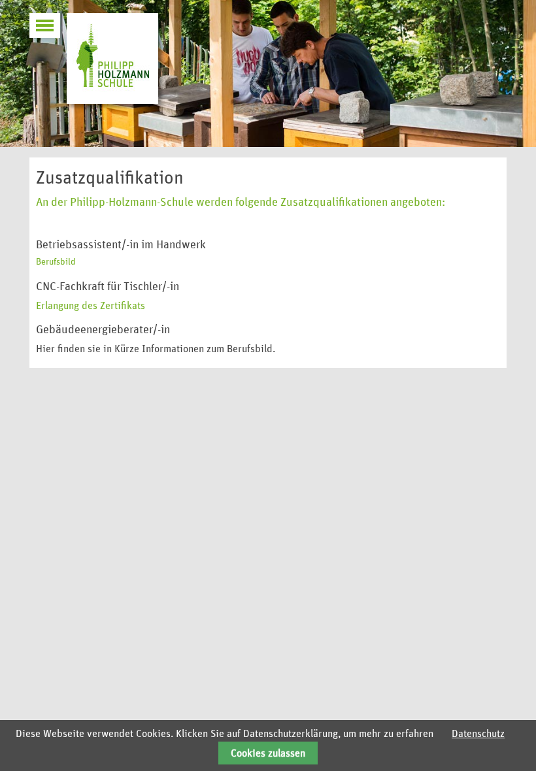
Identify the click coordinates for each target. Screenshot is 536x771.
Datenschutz (478, 734)
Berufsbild (56, 262)
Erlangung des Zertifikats (90, 306)
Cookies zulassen (268, 753)
